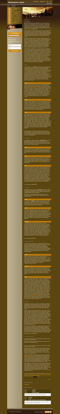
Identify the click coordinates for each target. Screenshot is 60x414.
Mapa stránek (43, 1)
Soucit (39, 374)
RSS (47, 1)
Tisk (51, 1)
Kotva (25, 375)
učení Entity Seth (35, 295)
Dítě (46, 374)
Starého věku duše (27, 355)
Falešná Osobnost (33, 87)
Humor (49, 374)
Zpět (49, 379)
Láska (33, 374)
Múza (38, 375)
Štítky (25, 374)
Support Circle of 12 (47, 373)
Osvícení (35, 375)
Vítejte (8, 5)
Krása (44, 374)
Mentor (41, 374)
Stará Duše (26, 384)
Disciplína (28, 375)
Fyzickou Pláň (39, 161)
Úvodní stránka (36, 1)
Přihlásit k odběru (14, 50)
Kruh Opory (29, 374)
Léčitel (32, 375)
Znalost (35, 374)
